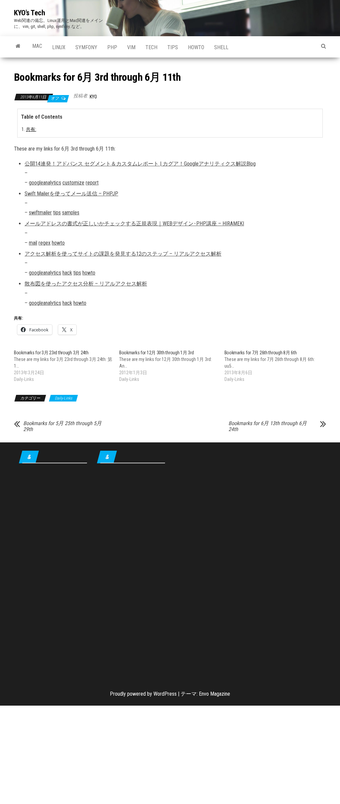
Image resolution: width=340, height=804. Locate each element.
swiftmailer (40, 212)
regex (44, 243)
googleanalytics (45, 182)
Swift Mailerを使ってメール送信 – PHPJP (71, 193)
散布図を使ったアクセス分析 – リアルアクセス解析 (86, 284)
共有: (31, 129)
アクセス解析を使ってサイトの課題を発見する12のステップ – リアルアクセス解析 (123, 254)
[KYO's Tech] (18, 46)
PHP (112, 47)
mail (33, 243)
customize (73, 182)
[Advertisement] (53, 572)
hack (67, 273)
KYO (93, 96)
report (92, 182)
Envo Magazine (214, 694)
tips (172, 47)
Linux (58, 47)
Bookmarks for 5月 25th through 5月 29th (62, 426)
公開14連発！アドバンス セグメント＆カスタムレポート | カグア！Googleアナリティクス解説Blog (140, 164)
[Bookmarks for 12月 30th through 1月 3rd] (171, 366)
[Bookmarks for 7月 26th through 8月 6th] (277, 366)
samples (70, 212)
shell (221, 47)
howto (196, 47)
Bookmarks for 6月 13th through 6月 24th (267, 426)
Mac (37, 46)
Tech (151, 47)
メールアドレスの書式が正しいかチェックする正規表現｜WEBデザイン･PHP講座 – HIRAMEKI (134, 223)
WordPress (165, 694)
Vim (131, 47)
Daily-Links (63, 398)
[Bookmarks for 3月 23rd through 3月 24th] (66, 366)
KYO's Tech (29, 13)
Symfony (86, 47)
